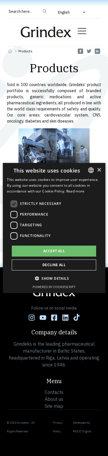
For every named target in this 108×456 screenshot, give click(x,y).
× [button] (99, 170)
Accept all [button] (54, 251)
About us (54, 399)
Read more (75, 191)
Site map (54, 406)
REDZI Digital (82, 431)
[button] (72, 12)
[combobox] (91, 170)
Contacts (54, 392)
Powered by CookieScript (54, 287)
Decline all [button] (54, 264)
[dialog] (54, 228)
